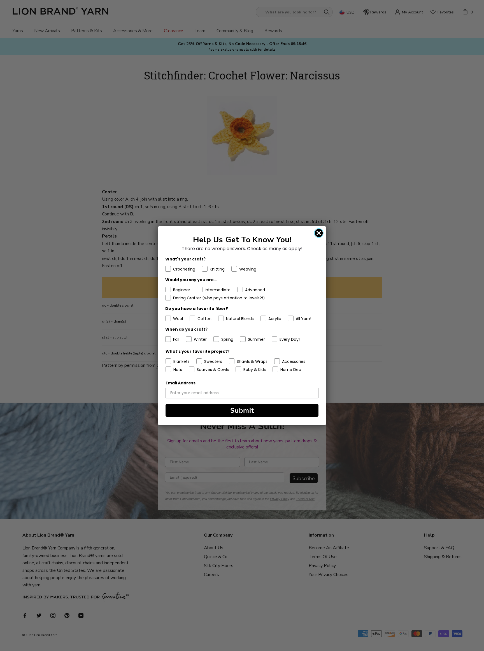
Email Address (181, 383)
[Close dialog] (318, 233)
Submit (242, 410)
